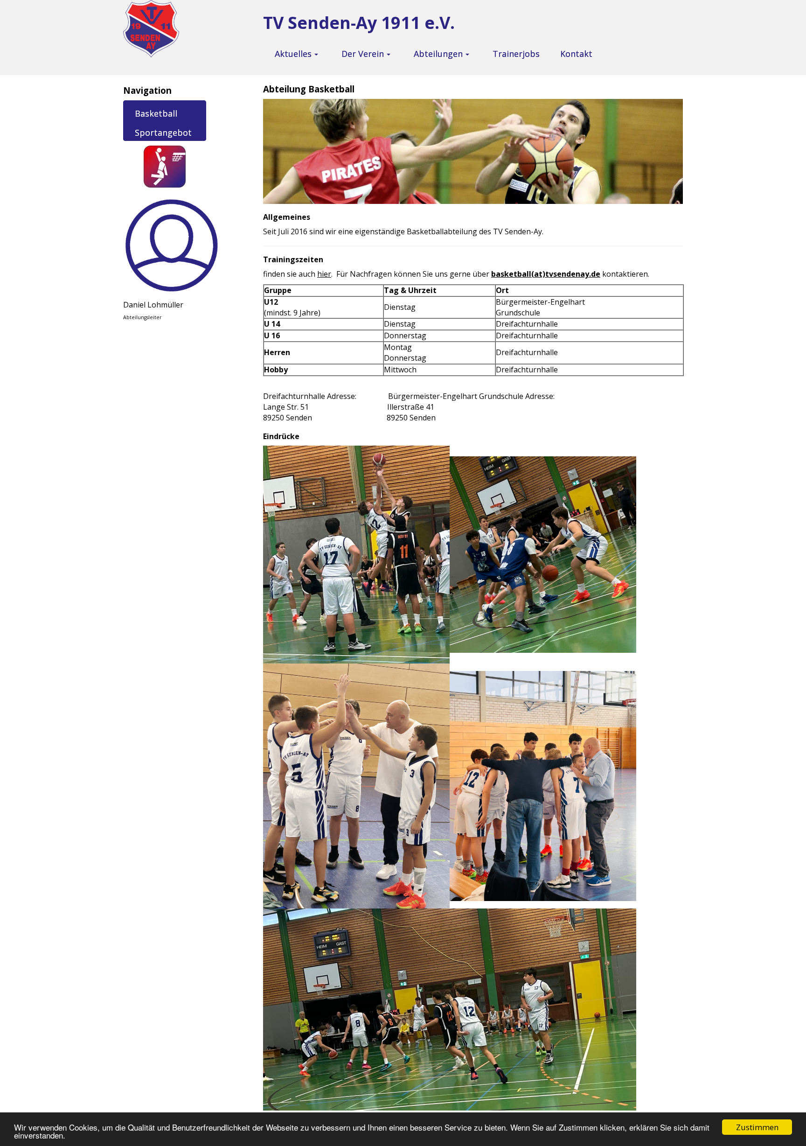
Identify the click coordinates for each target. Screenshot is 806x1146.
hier (324, 274)
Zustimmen (757, 1127)
